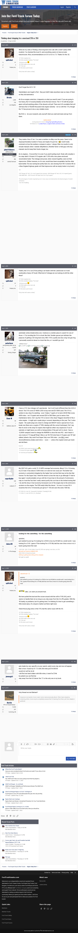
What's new (43, 877)
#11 (75, 688)
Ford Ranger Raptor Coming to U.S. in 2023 (17, 806)
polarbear (9, 343)
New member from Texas (12, 825)
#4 (75, 266)
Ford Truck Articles (8, 765)
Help (71, 872)
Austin (9, 702)
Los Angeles (12, 105)
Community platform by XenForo (39, 930)
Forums (5, 7)
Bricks (9, 97)
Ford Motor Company (21, 888)
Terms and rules (56, 872)
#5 (75, 328)
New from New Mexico (11, 833)
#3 (75, 134)
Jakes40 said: (24, 573)
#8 (75, 529)
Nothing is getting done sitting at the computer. (31, 555)
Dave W (9, 418)
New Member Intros (10, 829)
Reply (74, 77)
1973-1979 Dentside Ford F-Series (14, 846)
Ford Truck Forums (7, 923)
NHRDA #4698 (47, 120)
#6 (75, 403)
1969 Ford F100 (9, 776)
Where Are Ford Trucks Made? (13, 769)
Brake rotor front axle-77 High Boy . (14, 849)
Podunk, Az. (13, 67)
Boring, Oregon (12, 352)
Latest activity (43, 884)
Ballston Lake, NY (11, 426)
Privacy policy (65, 872)
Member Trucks (6, 911)
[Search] (75, 7)
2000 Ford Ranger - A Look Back (14, 784)
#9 (75, 568)
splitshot (4, 41)
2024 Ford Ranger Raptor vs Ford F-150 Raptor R (18, 791)
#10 (75, 661)
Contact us (47, 872)
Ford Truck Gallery (7, 915)
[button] (21, 744)
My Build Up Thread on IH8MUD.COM (28, 551)
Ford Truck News (6, 919)
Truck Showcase (17, 7)
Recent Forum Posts (8, 822)
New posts (42, 881)
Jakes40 (9, 543)
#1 (75, 45)
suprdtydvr (9, 478)
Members (4, 908)
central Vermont (11, 161)
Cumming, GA (12, 712)
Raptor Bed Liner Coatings (12, 799)
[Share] (72, 45)
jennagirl (9, 676)
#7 (75, 463)
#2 (75, 82)
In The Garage (12, 551)
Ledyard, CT (13, 486)
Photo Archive (31, 7)
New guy (7, 857)
